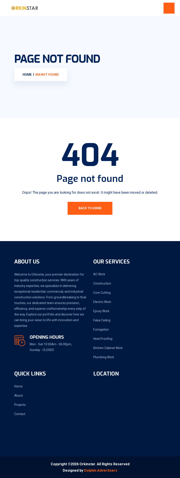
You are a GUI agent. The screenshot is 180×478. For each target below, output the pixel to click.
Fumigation (101, 329)
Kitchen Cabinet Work (108, 348)
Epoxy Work (101, 311)
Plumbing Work (103, 357)
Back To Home (90, 208)
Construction (102, 283)
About (18, 395)
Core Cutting (102, 292)
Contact (19, 414)
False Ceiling (101, 320)
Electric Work (102, 302)
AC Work (99, 274)
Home (18, 386)
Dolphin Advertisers (100, 470)
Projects (20, 404)
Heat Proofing (102, 338)
